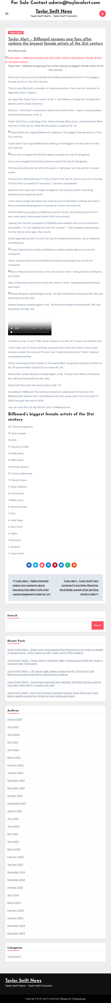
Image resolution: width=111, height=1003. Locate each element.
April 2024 (13, 895)
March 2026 (14, 757)
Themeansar (78, 998)
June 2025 (13, 826)
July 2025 (13, 818)
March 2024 (14, 902)
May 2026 (12, 742)
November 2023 (16, 933)
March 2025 (14, 849)
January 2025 (15, 864)
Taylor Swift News (54, 11)
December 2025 (16, 780)
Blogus (64, 998)
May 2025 (12, 834)
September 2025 (16, 803)
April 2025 (13, 841)
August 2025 (14, 811)
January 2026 (15, 773)
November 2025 (16, 788)
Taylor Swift (15, 32)
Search (12, 615)
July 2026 (13, 727)
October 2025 (15, 795)
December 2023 (16, 925)
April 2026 (13, 750)
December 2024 (16, 872)
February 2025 (15, 857)
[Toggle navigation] (6, 14)
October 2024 (15, 887)
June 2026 (13, 734)
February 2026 (15, 765)
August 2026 (14, 719)
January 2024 (15, 918)
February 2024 (15, 910)
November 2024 (16, 880)
